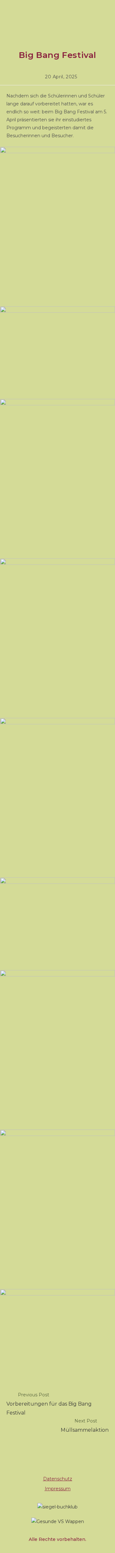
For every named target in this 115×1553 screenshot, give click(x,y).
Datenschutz (57, 1479)
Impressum (58, 1489)
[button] (57, 17)
